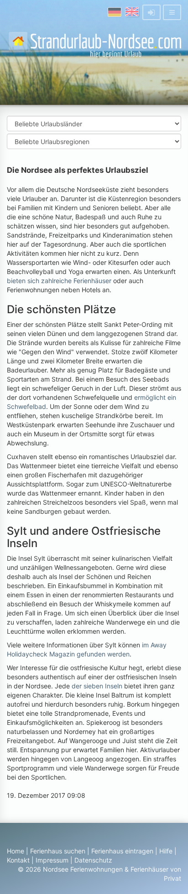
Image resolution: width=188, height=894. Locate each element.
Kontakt (18, 860)
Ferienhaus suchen (57, 851)
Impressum (52, 860)
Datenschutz (93, 860)
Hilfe (165, 851)
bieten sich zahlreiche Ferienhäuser (59, 280)
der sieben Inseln (97, 686)
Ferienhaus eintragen (122, 851)
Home (15, 851)
